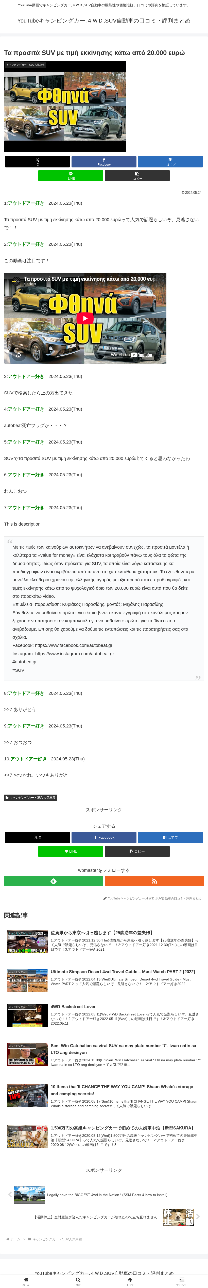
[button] (137, 175)
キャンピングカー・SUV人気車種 (33, 797)
